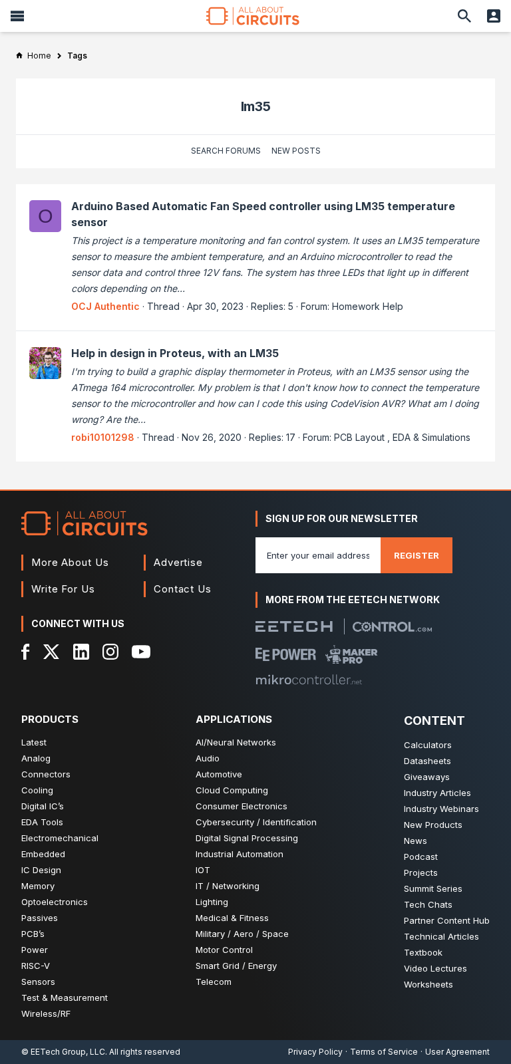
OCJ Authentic (105, 306)
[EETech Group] (294, 626)
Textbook (423, 952)
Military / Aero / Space (242, 933)
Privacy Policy (315, 1052)
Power (34, 949)
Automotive (219, 774)
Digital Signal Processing (247, 838)
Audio (208, 758)
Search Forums (226, 151)
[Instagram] (110, 652)
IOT (203, 869)
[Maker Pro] (351, 654)
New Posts (296, 151)
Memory (38, 885)
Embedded (43, 854)
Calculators (428, 744)
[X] (51, 651)
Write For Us (63, 589)
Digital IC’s (42, 806)
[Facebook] (25, 652)
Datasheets (427, 760)
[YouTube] (141, 651)
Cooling (37, 790)
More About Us (70, 562)
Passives (39, 917)
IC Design (41, 869)
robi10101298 (102, 437)
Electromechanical (59, 838)
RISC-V (35, 965)
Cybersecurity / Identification (256, 822)
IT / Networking (227, 885)
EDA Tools (42, 822)
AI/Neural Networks (236, 742)
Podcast (421, 856)
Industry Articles (437, 792)
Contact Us (183, 589)
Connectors (46, 774)
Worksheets (428, 984)
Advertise (178, 562)
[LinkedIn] (81, 652)
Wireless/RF (46, 1013)
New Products (433, 824)
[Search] (464, 16)
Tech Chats (428, 904)
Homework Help (367, 306)
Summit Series (433, 888)
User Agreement (457, 1052)
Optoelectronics (54, 901)
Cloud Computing (232, 790)
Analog (36, 758)
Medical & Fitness (232, 917)
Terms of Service (384, 1052)
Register (416, 555)
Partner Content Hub (447, 920)
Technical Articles (441, 936)
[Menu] (17, 16)
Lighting (212, 901)
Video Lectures (435, 968)
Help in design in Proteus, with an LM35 (175, 353)
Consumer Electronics (241, 806)
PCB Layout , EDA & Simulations (402, 437)
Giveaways (427, 776)
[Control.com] (392, 627)
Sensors (38, 981)
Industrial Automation (239, 854)
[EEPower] (286, 654)
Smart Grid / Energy (236, 965)
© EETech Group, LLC (63, 1052)
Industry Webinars (441, 808)
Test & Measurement (64, 997)
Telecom (214, 981)
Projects (421, 872)
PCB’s (33, 933)
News (415, 840)
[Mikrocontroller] (309, 679)
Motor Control (224, 949)
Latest (34, 742)
